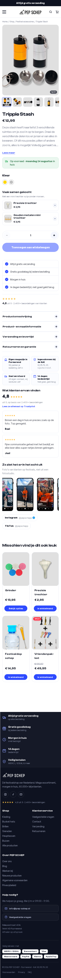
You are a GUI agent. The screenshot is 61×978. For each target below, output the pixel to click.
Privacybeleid (9, 885)
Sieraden (7, 831)
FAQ (30, 972)
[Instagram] (5, 794)
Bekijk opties (16, 608)
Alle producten (10, 845)
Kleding (6, 816)
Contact (36, 821)
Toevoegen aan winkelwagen (30, 247)
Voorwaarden (8, 972)
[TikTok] (13, 794)
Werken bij (7, 870)
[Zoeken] (50, 12)
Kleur (6, 175)
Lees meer (8, 153)
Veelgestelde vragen (43, 816)
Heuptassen (8, 835)
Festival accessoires (25, 21)
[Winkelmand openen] (57, 12)
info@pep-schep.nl (19, 908)
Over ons (7, 861)
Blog (4, 866)
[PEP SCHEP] (30, 11)
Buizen (5, 840)
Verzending (38, 826)
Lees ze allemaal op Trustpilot (18, 406)
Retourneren (38, 831)
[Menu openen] (4, 12)
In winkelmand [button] (45, 608)
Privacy (21, 972)
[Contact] (21, 794)
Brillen (5, 826)
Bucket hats (8, 821)
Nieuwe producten (12, 875)
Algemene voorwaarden (14, 880)
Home (4, 21)
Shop (11, 21)
